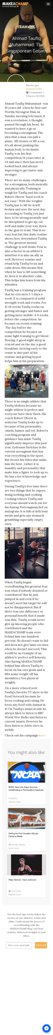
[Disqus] (26, 996)
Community (35, 92)
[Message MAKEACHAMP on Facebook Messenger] (46, 1028)
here (42, 735)
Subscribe (41, 945)
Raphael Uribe (34, 88)
